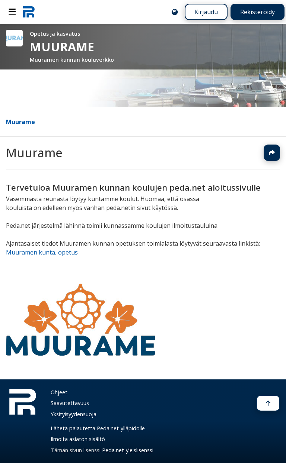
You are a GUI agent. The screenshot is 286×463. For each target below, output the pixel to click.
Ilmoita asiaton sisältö (78, 439)
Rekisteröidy (257, 12)
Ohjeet (59, 392)
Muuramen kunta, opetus (42, 252)
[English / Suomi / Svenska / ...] (175, 12)
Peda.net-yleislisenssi (127, 450)
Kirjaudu (206, 12)
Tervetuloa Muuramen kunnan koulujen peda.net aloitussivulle (133, 187)
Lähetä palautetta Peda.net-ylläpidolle (98, 428)
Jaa (272, 153)
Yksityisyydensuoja (73, 414)
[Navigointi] (12, 12)
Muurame (20, 122)
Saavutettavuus (70, 403)
